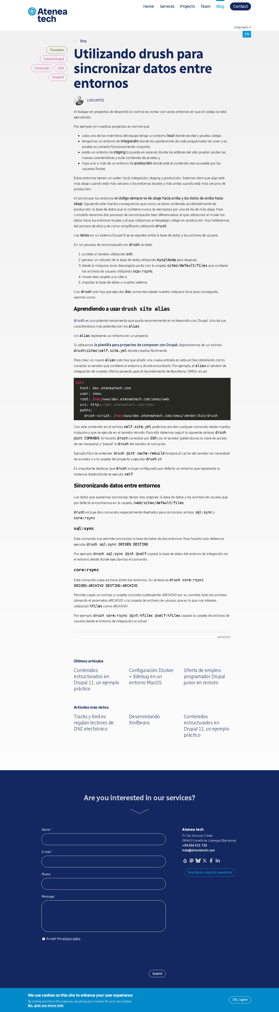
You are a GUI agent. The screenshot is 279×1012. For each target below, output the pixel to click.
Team (205, 6)
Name (46, 830)
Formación (42, 68)
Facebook (211, 860)
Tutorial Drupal (53, 59)
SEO (61, 68)
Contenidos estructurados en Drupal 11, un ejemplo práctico (96, 679)
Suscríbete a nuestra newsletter (210, 872)
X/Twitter (205, 860)
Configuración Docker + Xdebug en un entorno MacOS (151, 676)
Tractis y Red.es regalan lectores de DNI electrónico (94, 723)
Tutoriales (57, 50)
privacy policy (71, 939)
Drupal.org (185, 860)
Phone (45, 874)
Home (148, 6)
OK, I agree (240, 999)
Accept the (63, 939)
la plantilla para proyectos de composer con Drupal (135, 345)
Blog (220, 6)
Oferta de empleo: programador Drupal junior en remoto (204, 676)
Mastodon (191, 860)
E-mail (47, 852)
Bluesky (198, 860)
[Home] (65, 15)
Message (49, 896)
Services (167, 6)
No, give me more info (46, 1005)
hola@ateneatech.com (198, 850)
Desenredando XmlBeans (144, 720)
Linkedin (218, 860)
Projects (187, 6)
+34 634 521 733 (194, 845)
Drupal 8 (58, 77)
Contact (240, 6)
